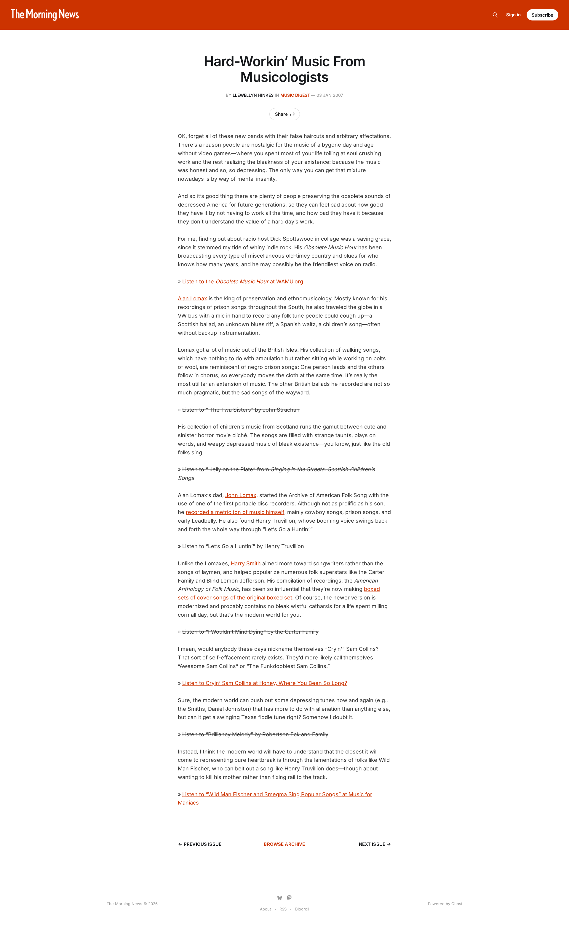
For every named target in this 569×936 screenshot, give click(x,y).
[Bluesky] (279, 897)
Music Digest (295, 95)
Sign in (513, 15)
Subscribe (542, 15)
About (265, 909)
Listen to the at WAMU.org (242, 281)
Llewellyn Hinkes (253, 95)
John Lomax (240, 495)
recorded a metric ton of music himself (235, 512)
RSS (283, 909)
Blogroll (302, 909)
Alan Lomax (192, 298)
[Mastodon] (289, 897)
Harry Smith (246, 563)
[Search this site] (495, 14)
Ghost (456, 903)
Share (281, 114)
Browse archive (284, 844)
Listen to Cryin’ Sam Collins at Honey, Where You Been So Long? (264, 683)
